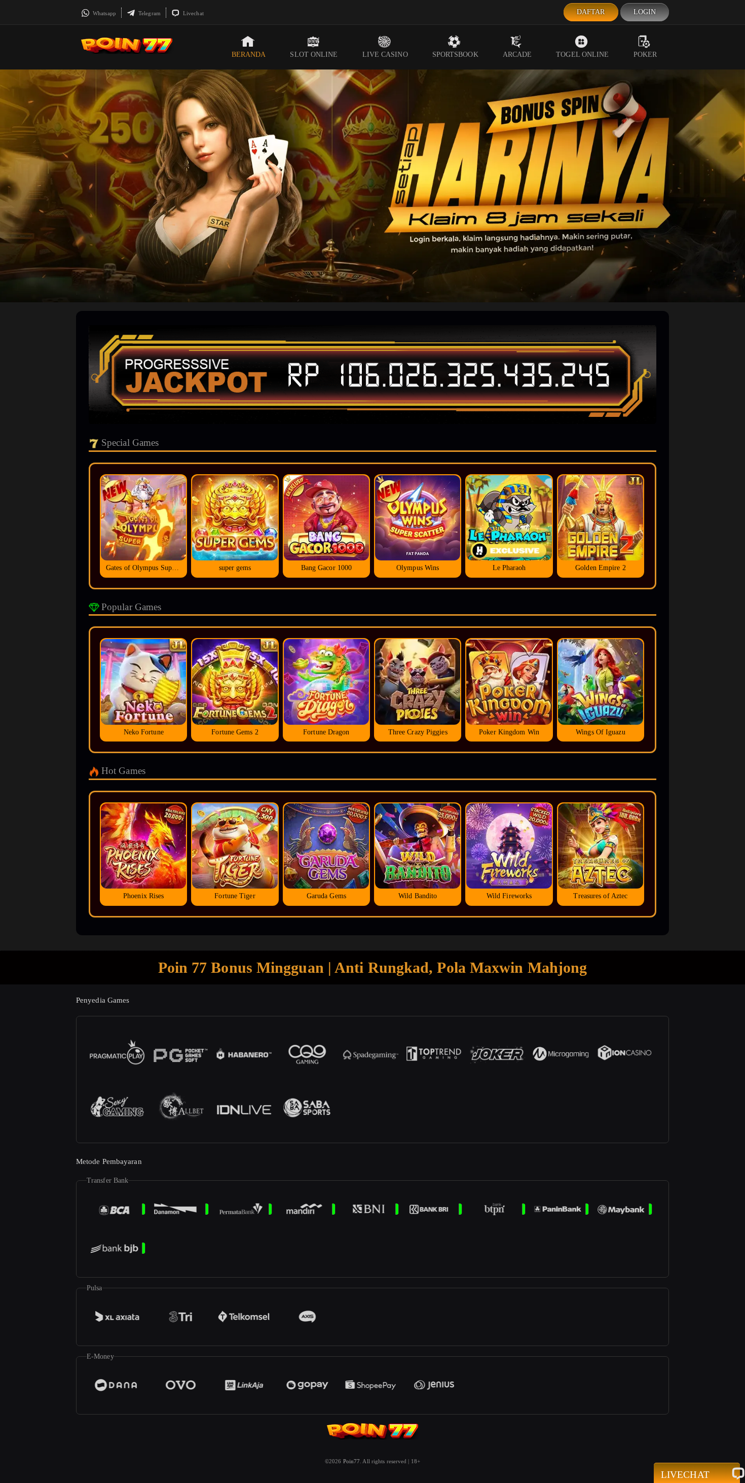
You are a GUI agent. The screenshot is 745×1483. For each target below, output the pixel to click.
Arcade (517, 54)
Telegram (149, 13)
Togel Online (582, 54)
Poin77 (351, 1461)
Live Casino (385, 54)
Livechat (192, 13)
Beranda (249, 54)
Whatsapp (103, 13)
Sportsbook (455, 54)
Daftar (591, 12)
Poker (645, 54)
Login (645, 12)
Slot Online (314, 54)
